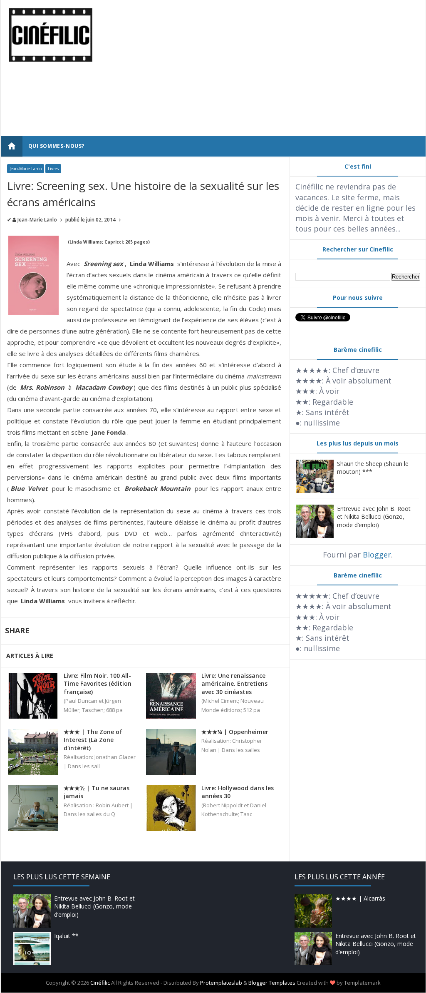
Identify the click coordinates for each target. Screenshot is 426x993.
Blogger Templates (271, 982)
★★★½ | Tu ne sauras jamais (96, 792)
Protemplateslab (221, 982)
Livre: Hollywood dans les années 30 (237, 792)
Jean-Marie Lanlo (26, 169)
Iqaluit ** (66, 936)
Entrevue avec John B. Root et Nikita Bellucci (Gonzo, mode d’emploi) (374, 517)
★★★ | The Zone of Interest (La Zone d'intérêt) (93, 740)
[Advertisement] (288, 66)
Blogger (377, 555)
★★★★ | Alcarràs (360, 898)
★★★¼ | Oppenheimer (234, 732)
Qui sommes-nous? (56, 145)
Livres (53, 169)
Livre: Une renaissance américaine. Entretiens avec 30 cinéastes (234, 684)
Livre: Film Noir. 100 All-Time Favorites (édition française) (97, 684)
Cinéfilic (100, 982)
